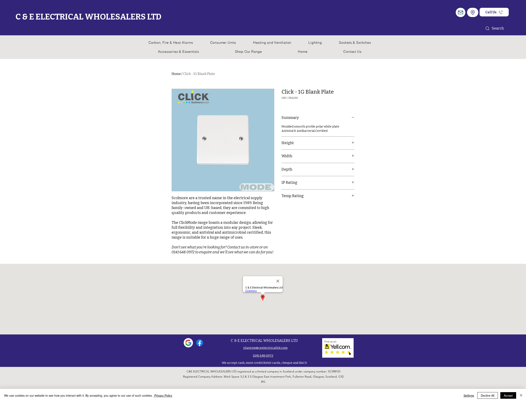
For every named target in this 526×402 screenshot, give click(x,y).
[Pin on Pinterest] (292, 209)
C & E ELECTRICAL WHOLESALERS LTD (88, 17)
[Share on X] (307, 209)
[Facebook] (199, 342)
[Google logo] (188, 342)
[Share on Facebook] (284, 209)
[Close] (521, 395)
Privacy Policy (162, 395)
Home (176, 74)
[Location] (472, 12)
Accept (508, 395)
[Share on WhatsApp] (299, 209)
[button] (460, 12)
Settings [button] (469, 395)
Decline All (487, 395)
